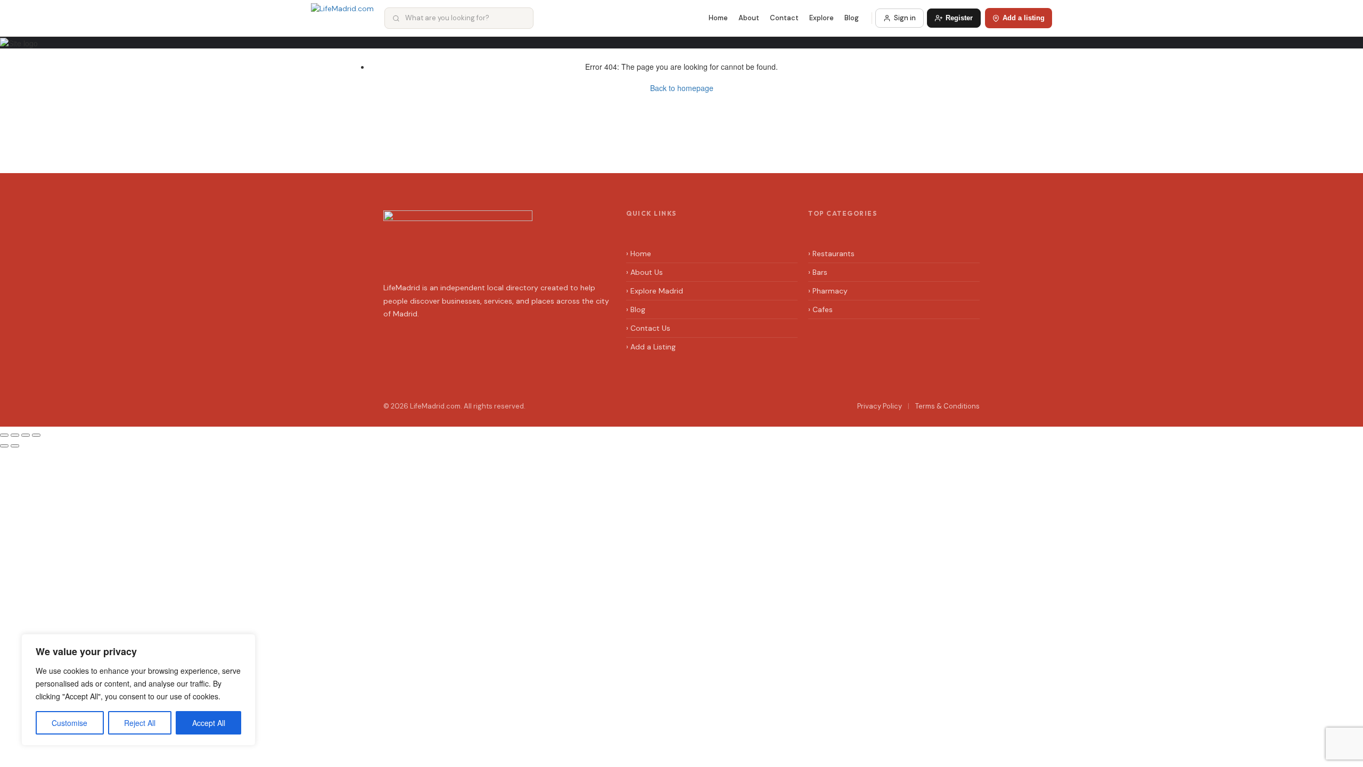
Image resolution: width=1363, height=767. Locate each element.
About (748, 17)
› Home (638, 253)
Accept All (208, 722)
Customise (69, 722)
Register (959, 18)
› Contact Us (648, 328)
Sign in (905, 17)
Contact (784, 17)
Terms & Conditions (947, 406)
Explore (821, 17)
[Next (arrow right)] (15, 445)
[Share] (15, 435)
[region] (138, 690)
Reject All (139, 722)
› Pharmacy (828, 291)
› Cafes (820, 309)
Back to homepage (681, 88)
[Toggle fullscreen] (25, 435)
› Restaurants (831, 253)
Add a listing (1024, 18)
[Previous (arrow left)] (4, 445)
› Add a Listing (651, 347)
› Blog (635, 309)
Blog (851, 17)
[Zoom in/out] (36, 435)
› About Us (644, 272)
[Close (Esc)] (4, 435)
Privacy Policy (879, 406)
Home (718, 17)
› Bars (817, 272)
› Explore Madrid (654, 291)
